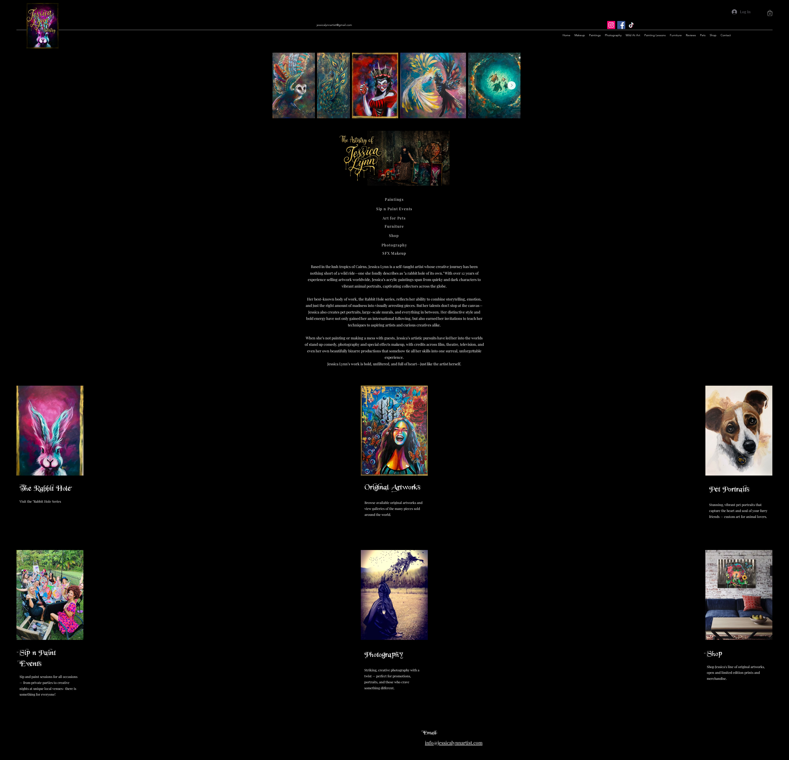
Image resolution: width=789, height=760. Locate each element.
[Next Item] (512, 85)
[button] (769, 13)
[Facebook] (621, 25)
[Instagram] (611, 25)
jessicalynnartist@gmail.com (334, 25)
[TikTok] (631, 25)
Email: (430, 732)
